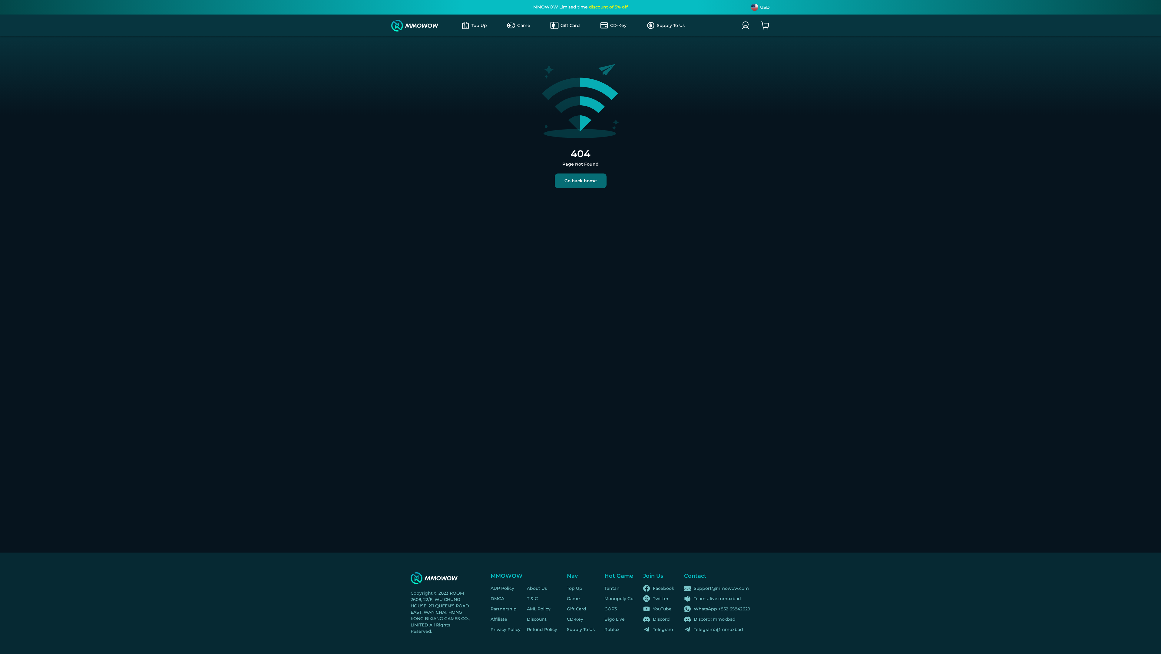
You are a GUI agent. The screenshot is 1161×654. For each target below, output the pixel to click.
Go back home (580, 180)
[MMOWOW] (414, 25)
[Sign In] (745, 25)
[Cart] (765, 25)
